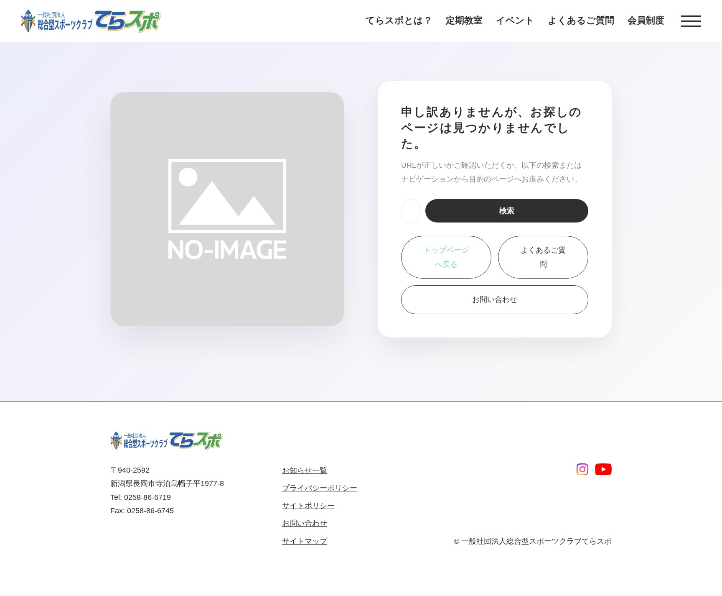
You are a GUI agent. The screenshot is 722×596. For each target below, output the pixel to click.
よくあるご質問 (581, 20)
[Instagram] (582, 469)
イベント (515, 20)
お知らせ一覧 (304, 470)
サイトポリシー (308, 505)
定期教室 (464, 20)
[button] (691, 21)
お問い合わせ (494, 299)
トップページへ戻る (446, 257)
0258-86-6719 (147, 497)
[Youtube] (603, 469)
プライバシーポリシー (319, 488)
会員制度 (646, 20)
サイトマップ (304, 541)
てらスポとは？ (399, 20)
